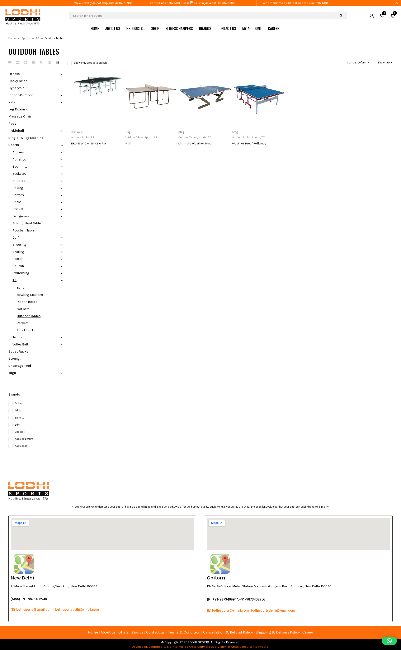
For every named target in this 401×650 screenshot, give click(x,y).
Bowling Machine (30, 295)
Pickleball (16, 131)
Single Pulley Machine (25, 138)
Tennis (17, 337)
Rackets (23, 323)
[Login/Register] (372, 15)
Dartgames (21, 216)
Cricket (18, 209)
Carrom (18, 195)
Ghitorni (217, 578)
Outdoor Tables (29, 316)
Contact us (155, 632)
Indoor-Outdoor (20, 95)
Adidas (19, 410)
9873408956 (226, 3)
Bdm (17, 424)
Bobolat (19, 431)
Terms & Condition (184, 632)
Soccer (18, 259)
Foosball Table (23, 230)
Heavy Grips (17, 81)
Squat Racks (18, 351)
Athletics (19, 159)
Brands (137, 632)
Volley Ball (20, 344)
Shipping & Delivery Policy (277, 632)
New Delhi (22, 578)
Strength (15, 358)
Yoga (12, 373)
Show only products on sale (90, 62)
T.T (37, 38)
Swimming (21, 273)
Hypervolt (16, 88)
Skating (18, 252)
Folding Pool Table (27, 223)
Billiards (19, 181)
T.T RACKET (25, 330)
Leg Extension (19, 109)
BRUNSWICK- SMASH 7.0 (88, 143)
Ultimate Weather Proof (195, 143)
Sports (26, 38)
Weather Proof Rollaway (249, 143)
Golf (16, 237)
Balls (20, 288)
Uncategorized (19, 366)
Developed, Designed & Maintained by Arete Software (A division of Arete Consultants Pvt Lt (199, 647)
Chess (17, 202)
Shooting (19, 245)
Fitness (14, 74)
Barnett (19, 417)
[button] (389, 641)
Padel (12, 123)
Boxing (18, 188)
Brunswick (77, 132)
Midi (128, 143)
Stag (128, 132)
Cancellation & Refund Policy (228, 632)
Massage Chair (20, 116)
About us (108, 632)
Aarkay (19, 403)
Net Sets (23, 309)
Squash (18, 266)
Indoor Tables (27, 302)
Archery (18, 152)
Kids (11, 102)
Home (12, 38)
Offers (123, 632)
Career (307, 632)
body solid (21, 446)
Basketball (21, 174)
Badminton (21, 166)
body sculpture (24, 438)
